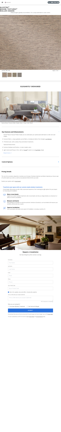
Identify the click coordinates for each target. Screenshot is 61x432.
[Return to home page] (9, 2)
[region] (30, 42)
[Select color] (4, 75)
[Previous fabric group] (51, 70)
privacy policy (50, 314)
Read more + (8, 153)
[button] (2, 2)
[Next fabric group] (58, 70)
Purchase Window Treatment (17, 306)
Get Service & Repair (33, 306)
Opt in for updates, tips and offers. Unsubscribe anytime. (23, 292)
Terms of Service (39, 316)
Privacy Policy (31, 316)
